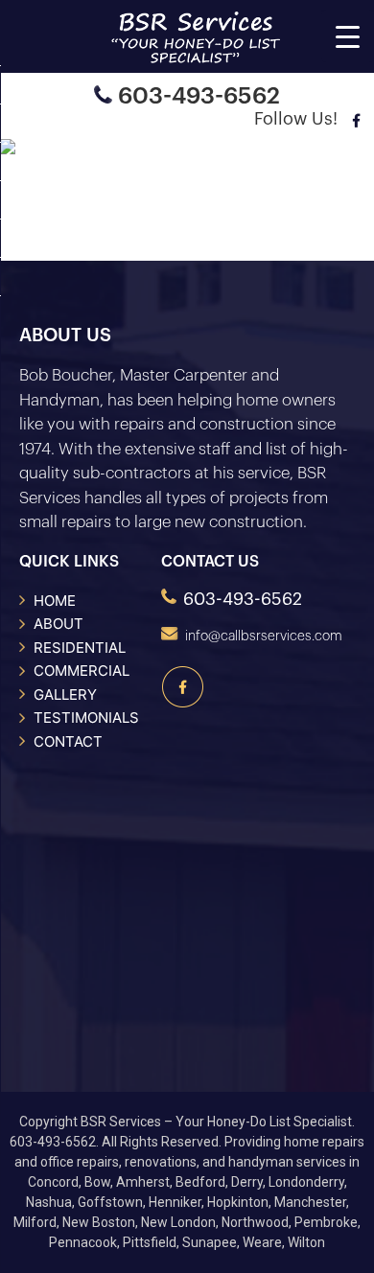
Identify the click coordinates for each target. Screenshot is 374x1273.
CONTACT (68, 741)
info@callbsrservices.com (263, 636)
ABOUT (58, 623)
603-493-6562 (199, 95)
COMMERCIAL (81, 670)
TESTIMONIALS (86, 717)
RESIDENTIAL (80, 647)
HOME (55, 600)
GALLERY (65, 694)
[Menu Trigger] (347, 36)
